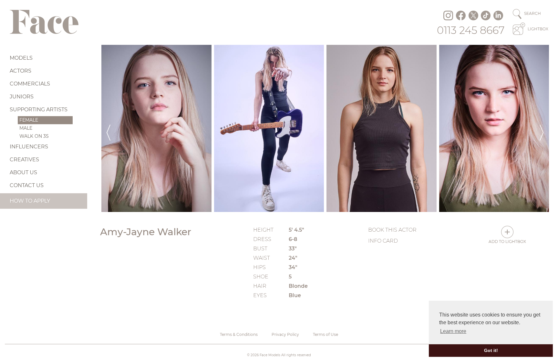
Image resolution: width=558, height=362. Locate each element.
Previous (108, 128)
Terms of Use (325, 334)
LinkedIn (498, 15)
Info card (383, 241)
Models (21, 58)
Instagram (448, 15)
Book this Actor (392, 230)
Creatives (24, 159)
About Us (23, 172)
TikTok (486, 15)
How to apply (30, 201)
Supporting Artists (38, 109)
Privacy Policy (285, 334)
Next (541, 128)
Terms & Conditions (239, 334)
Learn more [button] (453, 331)
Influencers (29, 147)
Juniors (22, 97)
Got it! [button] (491, 350)
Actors (20, 71)
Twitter (473, 15)
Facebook (461, 15)
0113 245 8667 (471, 30)
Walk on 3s (34, 136)
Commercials (30, 84)
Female (28, 120)
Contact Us (27, 185)
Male (25, 128)
